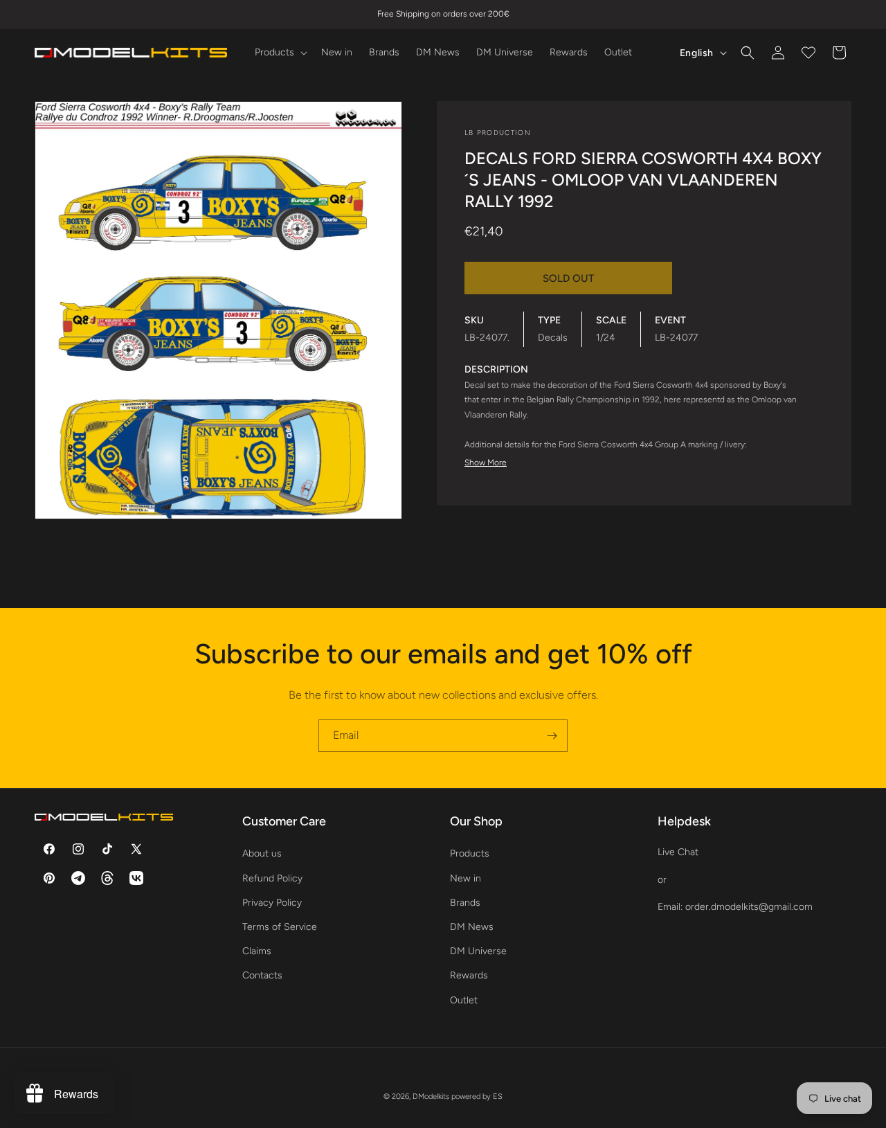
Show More (485, 462)
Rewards (469, 975)
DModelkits (431, 1096)
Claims (256, 951)
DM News (472, 927)
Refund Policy (272, 878)
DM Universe (478, 951)
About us (262, 853)
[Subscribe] (551, 735)
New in (465, 878)
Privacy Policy (272, 902)
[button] (279, 52)
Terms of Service (279, 927)
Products (469, 853)
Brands (465, 902)
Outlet (464, 999)
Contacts (262, 975)
